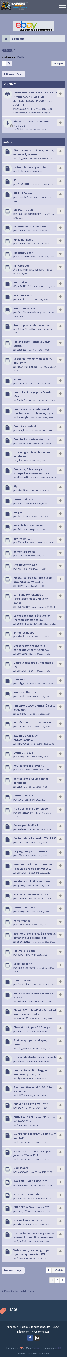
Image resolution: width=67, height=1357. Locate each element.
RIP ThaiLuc (20, 282)
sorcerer (21, 670)
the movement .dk (25, 564)
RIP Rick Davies (22, 193)
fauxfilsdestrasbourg (29, 213)
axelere (22, 829)
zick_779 (22, 1211)
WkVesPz (23, 542)
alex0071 (24, 108)
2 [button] (57, 1280)
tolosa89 (21, 349)
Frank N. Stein (25, 197)
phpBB (57, 1347)
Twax (20, 769)
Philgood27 (23, 743)
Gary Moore (20, 1168)
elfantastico (23, 477)
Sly (15, 486)
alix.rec (21, 1224)
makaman (22, 1001)
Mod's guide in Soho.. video (30, 808)
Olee (19, 1125)
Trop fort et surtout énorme (31, 439)
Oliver (20, 1258)
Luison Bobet (24, 623)
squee (21, 1061)
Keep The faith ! (23, 963)
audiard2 (21, 713)
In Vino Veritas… (23, 538)
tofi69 (20, 1095)
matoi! (21, 299)
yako (19, 460)
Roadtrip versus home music (31, 325)
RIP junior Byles (23, 239)
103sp (21, 855)
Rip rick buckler (23, 252)
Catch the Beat (23, 980)
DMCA (56, 1327)
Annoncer (12, 1327)
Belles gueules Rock (26, 825)
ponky (21, 756)
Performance (21, 920)
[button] (62, 1280)
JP (14, 180)
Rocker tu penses (24, 308)
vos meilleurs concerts (27, 1220)
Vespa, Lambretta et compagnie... (35, 112)
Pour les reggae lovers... (28, 765)
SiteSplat (35, 1347)
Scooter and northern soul (30, 226)
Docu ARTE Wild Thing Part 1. (31, 1181)
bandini (22, 1198)
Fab (19, 529)
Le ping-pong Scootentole (30, 851)
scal (20, 555)
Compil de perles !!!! (25, 426)
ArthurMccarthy (26, 329)
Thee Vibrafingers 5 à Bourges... (33, 1027)
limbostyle (22, 417)
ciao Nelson (20, 679)
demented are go (24, 551)
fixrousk (21, 1142)
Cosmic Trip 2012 (24, 907)
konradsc (23, 383)
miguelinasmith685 (27, 366)
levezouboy (23, 606)
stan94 (21, 696)
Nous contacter (40, 1331)
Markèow (23, 1172)
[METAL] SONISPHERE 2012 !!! (31, 894)
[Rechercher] (9, 63)
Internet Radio (22, 295)
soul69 (21, 230)
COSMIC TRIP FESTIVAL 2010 (30, 1104)
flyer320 (21, 1241)
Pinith (20, 57)
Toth (20, 171)
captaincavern (25, 812)
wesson (22, 443)
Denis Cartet (24, 400)
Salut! (17, 379)
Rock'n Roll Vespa (24, 692)
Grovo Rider (24, 984)
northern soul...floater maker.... (33, 881)
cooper (21, 726)
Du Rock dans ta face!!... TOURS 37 (34, 838)
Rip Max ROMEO (23, 210)
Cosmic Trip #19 (23, 499)
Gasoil (21, 516)
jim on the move (26, 967)
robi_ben (22, 158)
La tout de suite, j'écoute (29, 167)
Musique (8, 51)
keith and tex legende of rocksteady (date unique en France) (30, 598)
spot (20, 503)
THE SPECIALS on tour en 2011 (32, 1207)
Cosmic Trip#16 (23, 795)
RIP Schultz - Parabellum (28, 525)
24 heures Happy (23, 632)
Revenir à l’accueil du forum (19, 1291)
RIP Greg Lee (21, 265)
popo (20, 954)
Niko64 (21, 490)
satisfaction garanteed (28, 1194)
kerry (20, 585)
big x (19, 1078)
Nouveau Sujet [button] (14, 74)
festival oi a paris (24, 950)
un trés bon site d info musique (33, 722)
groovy (21, 885)
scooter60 (22, 1018)
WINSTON (23, 184)
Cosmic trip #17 (23, 752)
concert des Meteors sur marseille (35, 1057)
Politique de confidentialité (35, 1327)
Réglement (23, 1331)
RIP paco (18, 512)
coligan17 (23, 683)
